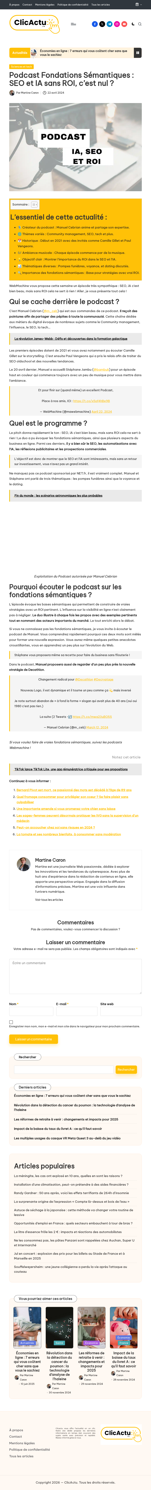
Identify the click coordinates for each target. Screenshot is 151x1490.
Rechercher (27, 1057)
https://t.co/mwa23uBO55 (92, 717)
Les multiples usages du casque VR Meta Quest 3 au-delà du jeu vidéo (67, 1138)
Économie (91, 1342)
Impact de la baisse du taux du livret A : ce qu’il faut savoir (58, 1129)
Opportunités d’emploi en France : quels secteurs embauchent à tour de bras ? (73, 1223)
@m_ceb (50, 311)
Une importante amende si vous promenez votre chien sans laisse (66, 809)
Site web (107, 1004)
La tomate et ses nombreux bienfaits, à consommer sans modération (69, 834)
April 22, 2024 (102, 411)
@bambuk (101, 370)
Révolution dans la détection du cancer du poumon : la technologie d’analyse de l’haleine (74, 1107)
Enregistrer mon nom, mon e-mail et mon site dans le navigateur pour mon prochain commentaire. (74, 1026)
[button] (49, 899)
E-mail (62, 1004)
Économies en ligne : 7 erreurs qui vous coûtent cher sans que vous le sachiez (72, 1096)
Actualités (27, 1342)
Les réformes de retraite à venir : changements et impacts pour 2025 (66, 1119)
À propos (16, 1430)
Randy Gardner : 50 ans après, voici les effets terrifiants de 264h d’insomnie (71, 1193)
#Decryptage (103, 679)
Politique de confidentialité (29, 1450)
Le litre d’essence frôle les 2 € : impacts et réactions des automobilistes (68, 1232)
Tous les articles (21, 1456)
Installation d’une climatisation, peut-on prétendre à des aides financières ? (71, 1185)
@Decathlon (84, 679)
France (124, 1342)
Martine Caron (50, 860)
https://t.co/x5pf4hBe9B (91, 401)
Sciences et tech (21, 66)
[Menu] (73, 24)
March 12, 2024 (97, 727)
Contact (15, 1437)
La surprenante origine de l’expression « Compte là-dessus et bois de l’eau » (71, 1202)
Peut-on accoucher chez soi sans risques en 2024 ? (56, 827)
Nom (13, 1004)
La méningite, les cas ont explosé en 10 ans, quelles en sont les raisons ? (68, 1176)
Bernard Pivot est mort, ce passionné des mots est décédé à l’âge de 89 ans (74, 790)
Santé (59, 1342)
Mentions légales (22, 1443)
